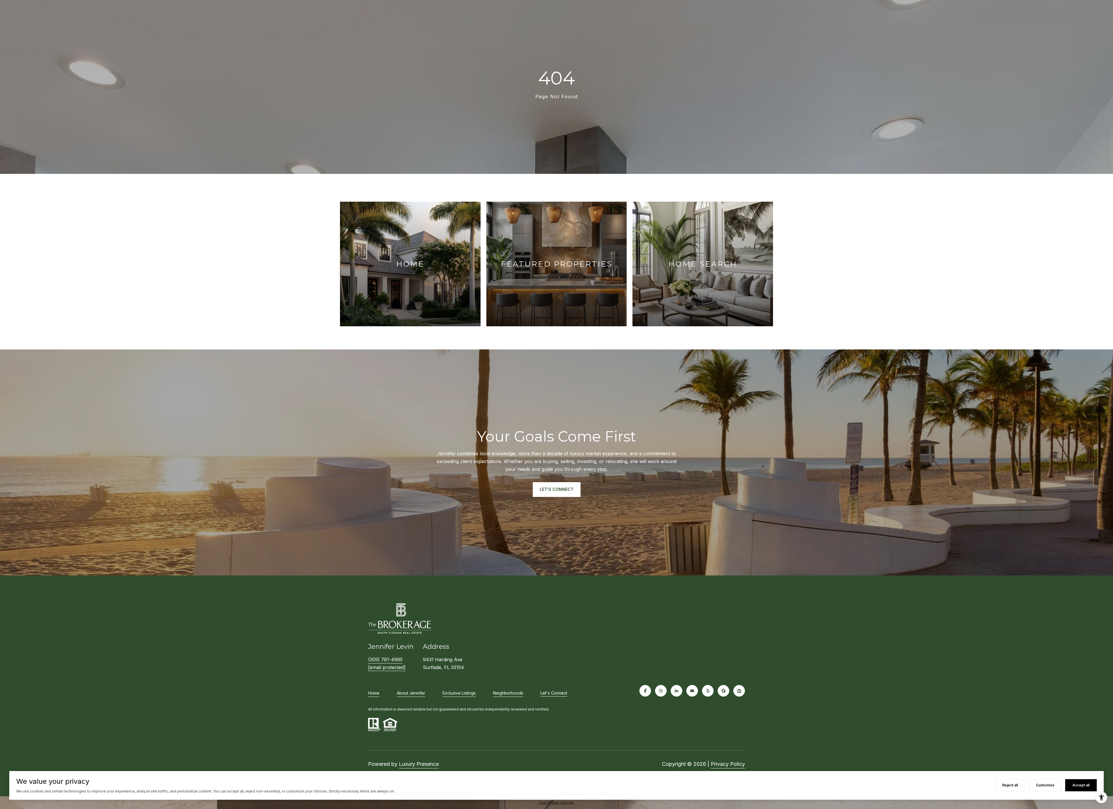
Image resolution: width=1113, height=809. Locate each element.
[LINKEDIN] (676, 691)
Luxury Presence (419, 764)
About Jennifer (411, 692)
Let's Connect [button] (557, 489)
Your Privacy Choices (556, 802)
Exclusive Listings (459, 692)
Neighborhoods (508, 692)
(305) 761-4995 (385, 659)
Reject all (1010, 785)
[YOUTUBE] (692, 691)
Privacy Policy (728, 764)
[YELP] (708, 691)
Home (373, 692)
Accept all (1081, 785)
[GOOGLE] (723, 691)
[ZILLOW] (739, 691)
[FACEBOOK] (645, 691)
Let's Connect (554, 693)
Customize (1045, 785)
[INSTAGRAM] (661, 691)
